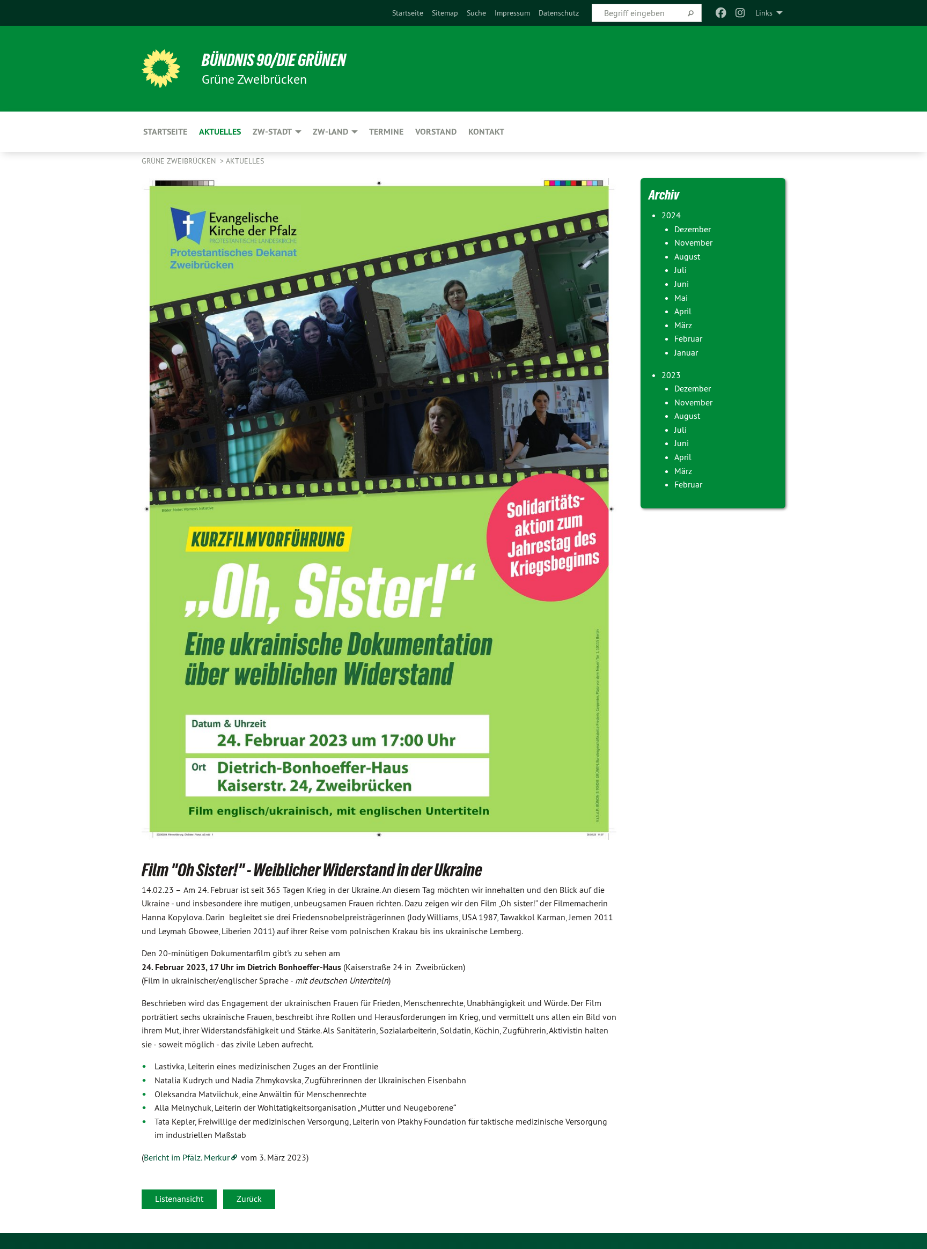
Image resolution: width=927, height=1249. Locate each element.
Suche (476, 13)
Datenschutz (559, 13)
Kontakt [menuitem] (486, 131)
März (683, 325)
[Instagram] (740, 13)
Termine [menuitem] (386, 131)
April (682, 311)
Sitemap (445, 13)
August (687, 256)
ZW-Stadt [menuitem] (272, 131)
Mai (681, 297)
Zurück (249, 1198)
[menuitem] (407, 13)
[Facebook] (720, 13)
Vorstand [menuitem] (436, 131)
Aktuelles (245, 161)
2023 (671, 374)
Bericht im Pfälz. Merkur (187, 1157)
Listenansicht (179, 1198)
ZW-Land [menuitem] (330, 131)
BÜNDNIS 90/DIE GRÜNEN (274, 60)
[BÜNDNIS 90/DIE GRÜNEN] (161, 68)
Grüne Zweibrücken (180, 161)
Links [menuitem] (763, 13)
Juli (680, 269)
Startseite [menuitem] (165, 131)
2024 (671, 215)
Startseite (407, 13)
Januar (686, 352)
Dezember (692, 229)
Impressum (512, 13)
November (693, 242)
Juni (681, 283)
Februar (688, 338)
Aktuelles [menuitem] (220, 131)
